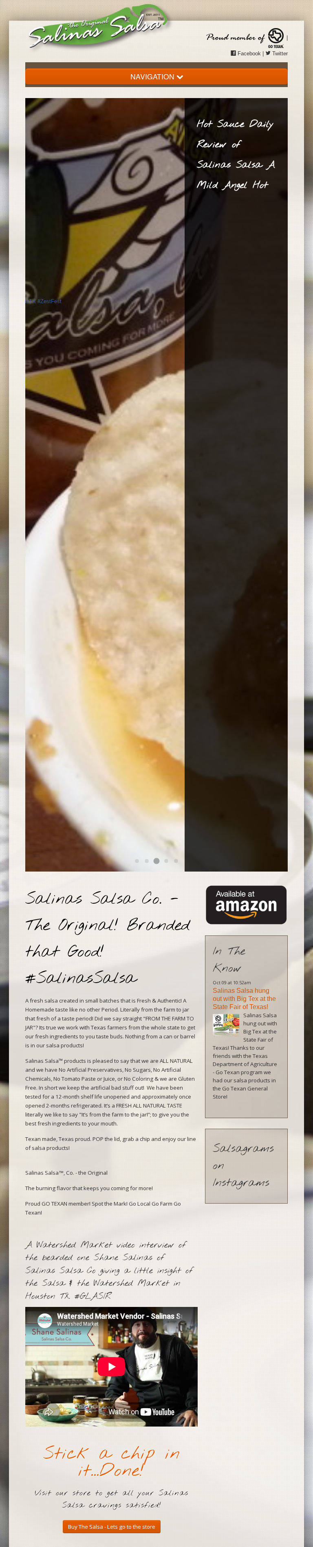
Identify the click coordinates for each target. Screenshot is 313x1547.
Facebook (248, 53)
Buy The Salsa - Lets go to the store (111, 1526)
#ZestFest (49, 301)
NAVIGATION (153, 76)
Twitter (279, 53)
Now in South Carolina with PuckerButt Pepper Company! (245, 998)
